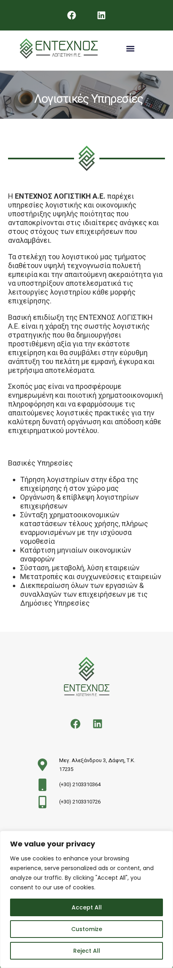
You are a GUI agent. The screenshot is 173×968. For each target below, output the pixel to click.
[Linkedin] (101, 15)
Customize (86, 929)
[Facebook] (71, 15)
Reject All (86, 951)
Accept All (87, 907)
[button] (130, 48)
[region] (86, 899)
